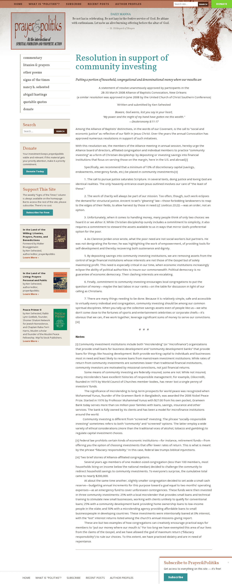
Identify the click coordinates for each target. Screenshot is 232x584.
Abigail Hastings (35, 94)
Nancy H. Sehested (36, 87)
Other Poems (32, 72)
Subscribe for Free (37, 212)
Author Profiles (128, 4)
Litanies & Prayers (36, 65)
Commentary (32, 58)
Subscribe (74, 4)
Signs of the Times (36, 80)
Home (18, 4)
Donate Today (35, 171)
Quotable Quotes (35, 102)
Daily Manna (121, 14)
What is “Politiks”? (44, 4)
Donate (221, 4)
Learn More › (31, 257)
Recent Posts (98, 4)
